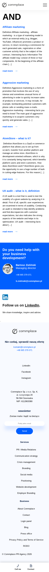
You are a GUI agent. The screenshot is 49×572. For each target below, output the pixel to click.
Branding (26, 468)
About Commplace (26, 509)
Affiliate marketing (14, 27)
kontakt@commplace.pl (24, 347)
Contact (26, 515)
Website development (26, 487)
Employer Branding (26, 493)
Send (24, 431)
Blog (26, 527)
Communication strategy (26, 456)
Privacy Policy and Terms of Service (26, 540)
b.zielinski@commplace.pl (29, 281)
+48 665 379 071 (23, 275)
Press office (26, 533)
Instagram (26, 378)
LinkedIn (32, 305)
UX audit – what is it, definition (21, 190)
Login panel (26, 521)
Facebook (26, 372)
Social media (26, 474)
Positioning (26, 481)
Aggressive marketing (16, 82)
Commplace (13, 5)
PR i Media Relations (26, 449)
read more (8, 71)
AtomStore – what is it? (17, 138)
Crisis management (26, 462)
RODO (26, 546)
